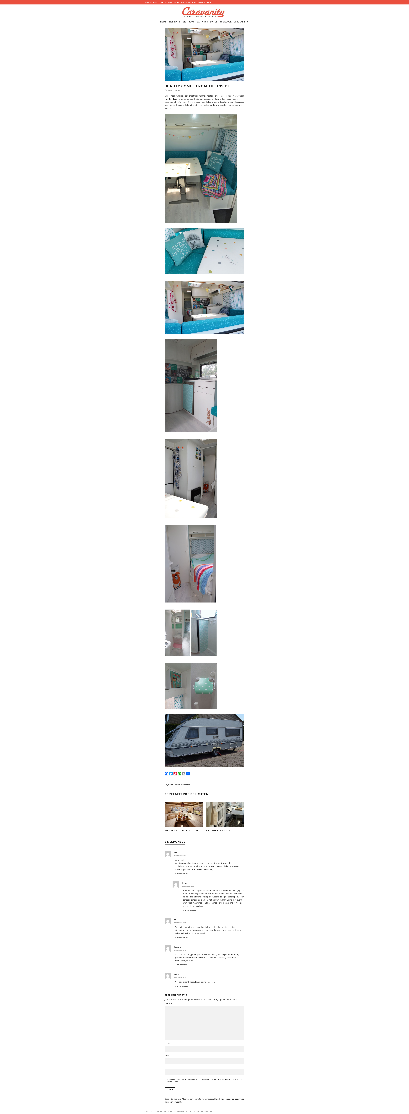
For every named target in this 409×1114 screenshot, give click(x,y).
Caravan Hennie (218, 830)
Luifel (213, 22)
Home (163, 22)
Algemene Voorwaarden (176, 1112)
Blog (192, 22)
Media (200, 2)
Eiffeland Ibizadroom (181, 830)
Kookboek (226, 22)
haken (177, 785)
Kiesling (208, 1112)
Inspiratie (175, 22)
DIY (184, 22)
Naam (167, 1043)
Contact (208, 2)
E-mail (168, 1055)
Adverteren (166, 2)
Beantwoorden (182, 873)
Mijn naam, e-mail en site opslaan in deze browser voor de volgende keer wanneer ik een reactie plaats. (204, 1080)
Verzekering (241, 22)
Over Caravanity (152, 2)
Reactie (168, 1003)
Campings (202, 22)
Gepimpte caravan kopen (185, 2)
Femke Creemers (174, 90)
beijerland (169, 785)
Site (166, 1067)
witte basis (186, 785)
